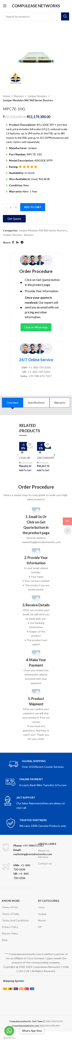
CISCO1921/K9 (45, 458)
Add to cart (32, 207)
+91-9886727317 (28, 845)
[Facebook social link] (13, 242)
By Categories (48, 900)
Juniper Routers (37, 96)
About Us (44, 850)
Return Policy (10, 933)
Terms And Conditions (15, 920)
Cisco (41, 907)
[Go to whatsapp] (9, 1031)
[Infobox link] (36, 764)
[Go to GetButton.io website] (9, 1038)
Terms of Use (10, 907)
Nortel (42, 920)
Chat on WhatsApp (36, 327)
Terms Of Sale (10, 914)
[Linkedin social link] (17, 242)
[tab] (12, 403)
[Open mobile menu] (5, 6)
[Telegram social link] (22, 242)
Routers (19, 96)
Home (6, 96)
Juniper (42, 914)
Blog (4, 939)
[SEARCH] (65, 16)
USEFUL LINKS (47, 843)
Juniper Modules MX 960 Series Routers (28, 100)
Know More (11, 900)
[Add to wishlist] (29, 444)
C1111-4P (24, 458)
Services (43, 857)
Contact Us (45, 863)
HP (40, 926)
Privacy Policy (10, 926)
